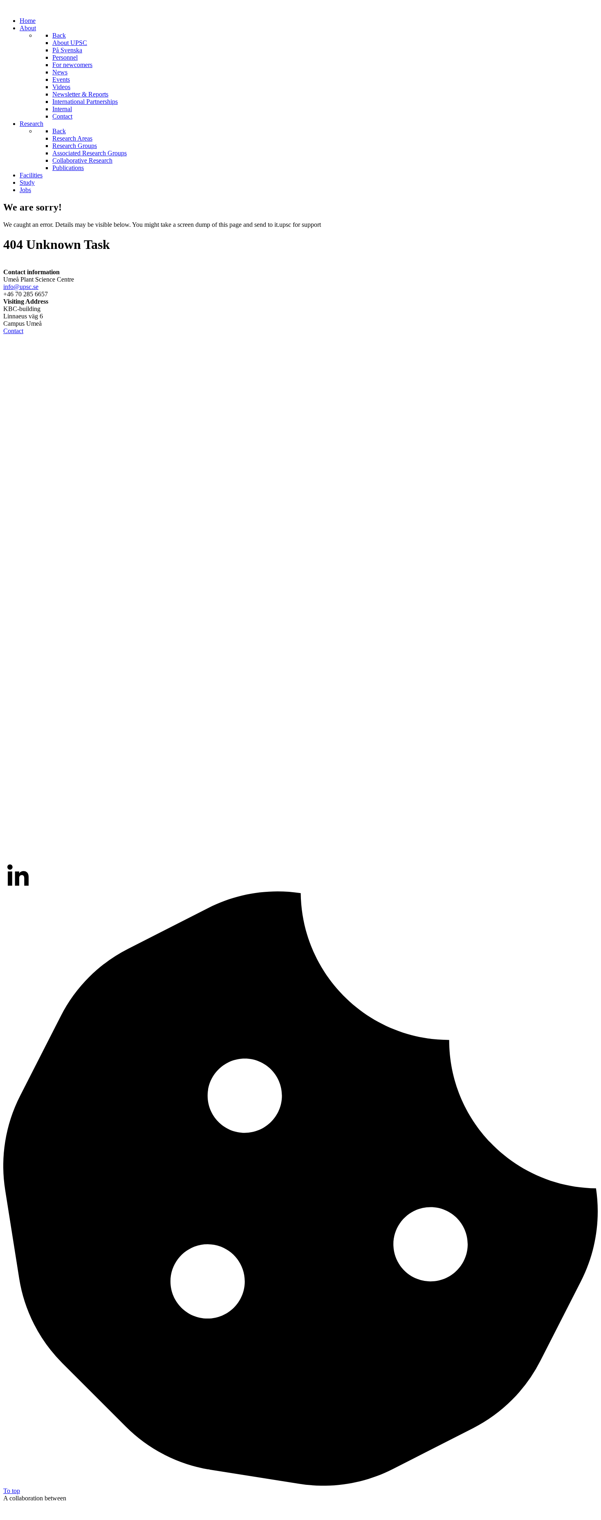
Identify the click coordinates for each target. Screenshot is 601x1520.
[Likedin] (18, 887)
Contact (13, 330)
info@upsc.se (20, 286)
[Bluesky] (300, 856)
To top (11, 1490)
